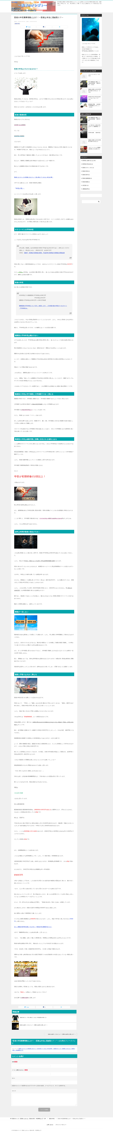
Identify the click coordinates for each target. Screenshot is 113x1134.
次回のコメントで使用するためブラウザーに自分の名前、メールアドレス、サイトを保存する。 (39, 1085)
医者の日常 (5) (86, 174)
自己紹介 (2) (85, 185)
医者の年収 (17, 23)
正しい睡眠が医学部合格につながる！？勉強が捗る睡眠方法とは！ (33, 926)
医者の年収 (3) (86, 171)
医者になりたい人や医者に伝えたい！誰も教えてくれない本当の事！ (33, 177)
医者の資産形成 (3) (87, 178)
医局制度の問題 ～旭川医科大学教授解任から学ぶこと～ (94, 106)
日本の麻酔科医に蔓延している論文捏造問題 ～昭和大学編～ (94, 83)
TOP (29, 1118)
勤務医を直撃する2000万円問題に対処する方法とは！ (94, 91)
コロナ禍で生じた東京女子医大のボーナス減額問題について (94, 126)
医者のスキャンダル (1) (88, 167)
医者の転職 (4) (86, 181)
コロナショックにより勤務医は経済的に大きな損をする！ (94, 148)
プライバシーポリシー (94, 75)
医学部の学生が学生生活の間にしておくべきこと (94, 98)
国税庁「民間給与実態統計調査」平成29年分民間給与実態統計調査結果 (44, 252)
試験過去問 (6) (86, 189)
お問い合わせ (50, 1124)
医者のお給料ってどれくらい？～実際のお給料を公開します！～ (34, 1025)
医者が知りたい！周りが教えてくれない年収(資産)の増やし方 (33, 1017)
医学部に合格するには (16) (89, 160)
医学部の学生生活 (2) (87, 164)
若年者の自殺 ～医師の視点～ (94, 133)
